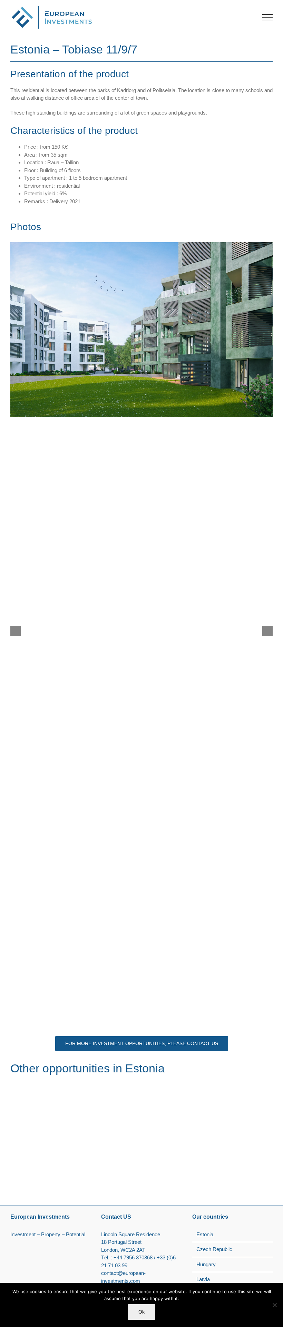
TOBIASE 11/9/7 (175, 1164)
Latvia (203, 1279)
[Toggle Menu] (268, 17)
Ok (141, 1312)
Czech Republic (214, 1249)
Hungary (206, 1264)
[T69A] (74, 1086)
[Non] (274, 1304)
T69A (25, 1164)
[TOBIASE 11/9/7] (208, 1086)
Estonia (25, 1173)
